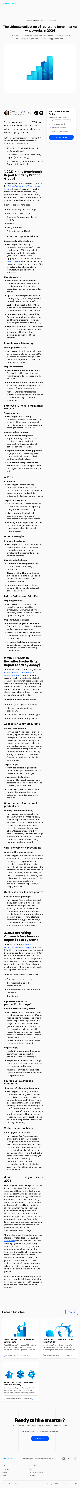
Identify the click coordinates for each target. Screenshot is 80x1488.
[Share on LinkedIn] (36, 113)
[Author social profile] (22, 112)
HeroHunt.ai (9, 1240)
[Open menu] (75, 3)
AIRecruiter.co (13, 261)
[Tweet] (41, 113)
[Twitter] (75, 1458)
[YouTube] (69, 1458)
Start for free (61, 137)
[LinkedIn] (63, 1458)
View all (71, 1312)
